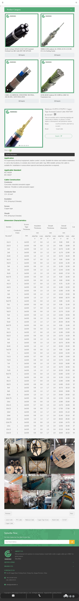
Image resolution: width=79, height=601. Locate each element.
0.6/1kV (64, 520)
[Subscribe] (72, 542)
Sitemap (59, 593)
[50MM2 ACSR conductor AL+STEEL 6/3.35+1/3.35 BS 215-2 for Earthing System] (57, 30)
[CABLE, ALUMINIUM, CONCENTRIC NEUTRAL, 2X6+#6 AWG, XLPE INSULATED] (21, 76)
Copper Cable (9, 523)
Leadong (54, 593)
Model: (47, 124)
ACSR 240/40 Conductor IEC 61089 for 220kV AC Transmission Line (55, 96)
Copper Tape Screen (43, 520)
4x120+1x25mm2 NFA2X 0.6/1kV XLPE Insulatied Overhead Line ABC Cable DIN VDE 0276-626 (19, 50)
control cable (9, 520)
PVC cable (19, 520)
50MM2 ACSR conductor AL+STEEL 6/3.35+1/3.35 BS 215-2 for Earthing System (56, 50)
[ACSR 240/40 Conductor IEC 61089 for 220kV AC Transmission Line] (57, 76)
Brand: (47, 129)
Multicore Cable (29, 520)
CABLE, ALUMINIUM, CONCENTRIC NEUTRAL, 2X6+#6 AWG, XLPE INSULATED (19, 96)
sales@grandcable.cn (11, 584)
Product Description (11, 154)
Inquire (23, 55)
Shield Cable (55, 520)
